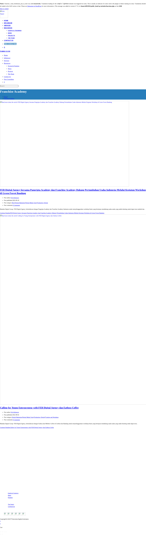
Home (6, 55)
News (9, 68)
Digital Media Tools (31, 203)
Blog (13, 203)
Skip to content (4, 9)
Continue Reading (52, 213)
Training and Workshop (51, 417)
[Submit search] (19, 86)
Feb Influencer (15, 198)
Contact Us (7, 76)
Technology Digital (42, 203)
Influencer (7, 58)
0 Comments (16, 205)
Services (6, 60)
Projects (10, 71)
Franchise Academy (9, 98)
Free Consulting (9, 79)
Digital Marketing (20, 203)
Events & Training (13, 66)
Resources (7, 63)
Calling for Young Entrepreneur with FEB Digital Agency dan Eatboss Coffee (39, 407)
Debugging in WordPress (34, 6)
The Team (11, 74)
